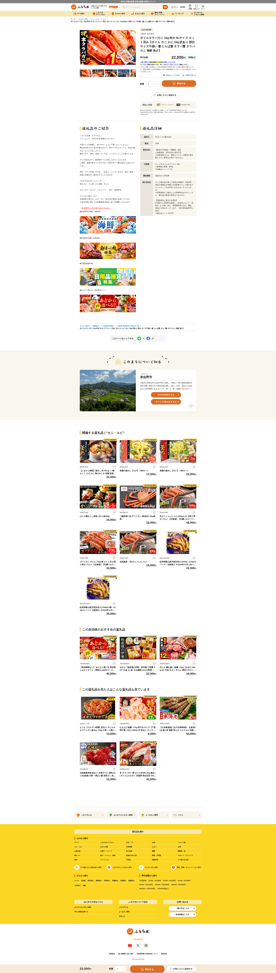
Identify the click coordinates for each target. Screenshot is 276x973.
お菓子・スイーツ (106, 851)
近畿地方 (96, 326)
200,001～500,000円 (178, 884)
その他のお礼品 (183, 860)
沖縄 (84, 885)
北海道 (83, 880)
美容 (75, 860)
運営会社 (164, 954)
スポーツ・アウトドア (185, 855)
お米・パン (130, 842)
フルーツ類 (181, 842)
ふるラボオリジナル (107, 842)
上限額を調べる (190, 75)
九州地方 (77, 885)
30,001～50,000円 (184, 880)
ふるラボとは (123, 907)
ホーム (73, 19)
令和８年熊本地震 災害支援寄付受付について (138, 1)
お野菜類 (129, 847)
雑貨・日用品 (156, 855)
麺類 (153, 851)
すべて (76, 842)
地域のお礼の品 (131, 855)
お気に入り (196, 9)
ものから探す (83, 19)
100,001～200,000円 (162, 884)
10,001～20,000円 (154, 880)
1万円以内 (142, 880)
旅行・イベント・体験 (107, 855)
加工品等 (129, 851)
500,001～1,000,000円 (147, 888)
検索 (165, 7)
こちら (175, 64)
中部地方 (107, 880)
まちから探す (84, 326)
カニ (104, 19)
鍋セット (77, 855)
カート (203, 9)
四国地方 (131, 880)
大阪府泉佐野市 (108, 326)
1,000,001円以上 (163, 888)
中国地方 (123, 880)
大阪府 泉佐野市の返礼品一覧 (128, 326)
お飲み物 (77, 851)
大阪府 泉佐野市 (147, 34)
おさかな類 (104, 847)
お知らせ (122, 916)
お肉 (153, 842)
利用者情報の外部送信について (147, 954)
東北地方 (91, 880)
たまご (154, 847)
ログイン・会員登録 (179, 7)
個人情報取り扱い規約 (125, 954)
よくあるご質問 (124, 912)
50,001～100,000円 (146, 884)
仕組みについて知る (172, 75)
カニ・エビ (95, 19)
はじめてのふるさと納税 (82, 907)
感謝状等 (155, 860)
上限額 (190, 9)
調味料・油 (181, 851)
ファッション (104, 860)
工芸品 (128, 860)
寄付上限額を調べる (81, 912)
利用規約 (112, 954)
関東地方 (99, 880)
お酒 (179, 847)
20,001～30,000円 (169, 880)
